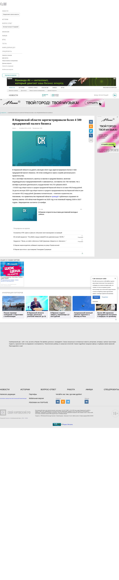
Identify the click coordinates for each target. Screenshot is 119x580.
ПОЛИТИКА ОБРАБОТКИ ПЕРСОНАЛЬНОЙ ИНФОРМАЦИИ (13, 398)
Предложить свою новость (11, 14)
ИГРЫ (62, 87)
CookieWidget (95, 301)
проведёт (55, 196)
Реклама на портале (10, 75)
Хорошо (96, 297)
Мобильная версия (36, 398)
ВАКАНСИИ (45, 87)
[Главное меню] (5, 3)
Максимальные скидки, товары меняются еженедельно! (10, 280)
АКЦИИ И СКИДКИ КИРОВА (10, 260)
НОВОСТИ (12, 87)
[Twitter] (91, 131)
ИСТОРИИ (21, 87)
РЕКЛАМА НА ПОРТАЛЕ (110, 87)
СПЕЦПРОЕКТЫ (111, 389)
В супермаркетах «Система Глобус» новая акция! (12, 277)
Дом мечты (23, 90)
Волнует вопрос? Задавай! (10, 27)
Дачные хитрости (52, 90)
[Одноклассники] (91, 126)
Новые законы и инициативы (37, 90)
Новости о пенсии (13, 90)
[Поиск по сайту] (1, 4)
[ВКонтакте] (91, 122)
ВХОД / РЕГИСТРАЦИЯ (101, 95)
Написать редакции (7, 394)
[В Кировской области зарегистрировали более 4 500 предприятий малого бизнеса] (41, 148)
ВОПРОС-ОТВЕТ (33, 87)
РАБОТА (71, 389)
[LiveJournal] (91, 135)
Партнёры (33, 394)
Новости (3, 112)
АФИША (54, 87)
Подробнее (105, 297)
